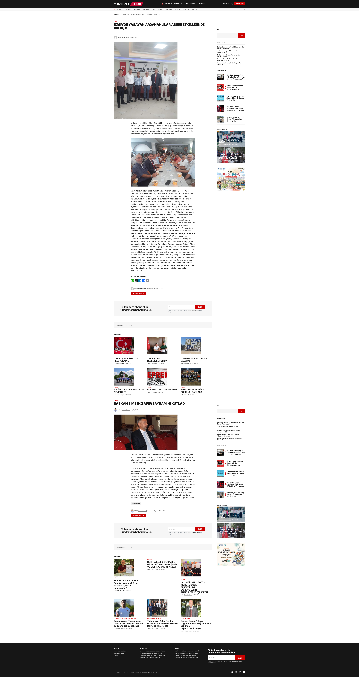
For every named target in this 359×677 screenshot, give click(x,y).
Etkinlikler (186, 9)
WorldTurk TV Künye (120, 651)
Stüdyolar (195, 9)
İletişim (116, 655)
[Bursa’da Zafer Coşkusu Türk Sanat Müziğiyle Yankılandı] (220, 108)
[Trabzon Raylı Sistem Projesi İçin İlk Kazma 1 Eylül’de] (220, 98)
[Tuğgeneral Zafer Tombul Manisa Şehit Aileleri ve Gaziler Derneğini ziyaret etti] (162, 608)
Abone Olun (200, 307)
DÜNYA (196, 578)
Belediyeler (137, 9)
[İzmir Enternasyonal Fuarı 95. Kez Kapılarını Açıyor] (220, 87)
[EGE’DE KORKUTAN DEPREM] (162, 377)
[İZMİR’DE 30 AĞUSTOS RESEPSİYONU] (129, 345)
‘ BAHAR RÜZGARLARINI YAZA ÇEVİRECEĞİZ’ (153, 655)
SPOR (135, 618)
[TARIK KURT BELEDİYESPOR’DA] (162, 345)
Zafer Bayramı (136, 503)
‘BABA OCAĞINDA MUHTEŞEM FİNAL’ (186, 655)
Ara (218, 30)
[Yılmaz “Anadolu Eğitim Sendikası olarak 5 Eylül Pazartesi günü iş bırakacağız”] (129, 568)
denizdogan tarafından (225, 144)
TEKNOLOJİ (143, 649)
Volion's (155, 672)
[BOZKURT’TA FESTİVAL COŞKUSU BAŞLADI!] (196, 377)
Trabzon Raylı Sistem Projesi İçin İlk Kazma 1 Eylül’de (228, 55)
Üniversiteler (168, 9)
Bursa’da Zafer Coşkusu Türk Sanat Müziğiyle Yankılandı (228, 59)
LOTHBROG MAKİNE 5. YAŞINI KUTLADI (151, 653)
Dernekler (146, 9)
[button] (115, 4)
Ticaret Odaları (157, 9)
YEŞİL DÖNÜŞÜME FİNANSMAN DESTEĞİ (187, 651)
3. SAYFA (183, 578)
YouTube (118, 9)
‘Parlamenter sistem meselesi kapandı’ (186, 657)
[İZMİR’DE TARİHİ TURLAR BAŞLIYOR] (196, 345)
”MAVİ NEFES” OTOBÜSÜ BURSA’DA (150, 657)
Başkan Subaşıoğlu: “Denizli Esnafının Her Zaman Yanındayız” (230, 47)
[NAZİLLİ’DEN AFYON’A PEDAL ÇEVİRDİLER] (129, 377)
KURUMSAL (117, 649)
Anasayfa (116, 14)
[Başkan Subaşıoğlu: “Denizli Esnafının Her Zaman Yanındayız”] (220, 77)
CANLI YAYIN (239, 4)
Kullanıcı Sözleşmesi (192, 310)
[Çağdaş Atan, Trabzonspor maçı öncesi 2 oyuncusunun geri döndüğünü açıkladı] (129, 608)
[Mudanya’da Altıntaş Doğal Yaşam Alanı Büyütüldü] (220, 119)
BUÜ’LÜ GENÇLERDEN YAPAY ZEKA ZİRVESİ (152, 651)
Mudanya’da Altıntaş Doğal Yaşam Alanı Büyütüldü (229, 63)
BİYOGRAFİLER (190, 578)
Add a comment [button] (139, 293)
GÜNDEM (183, 579)
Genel (116, 21)
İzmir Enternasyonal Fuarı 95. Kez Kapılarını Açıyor (227, 51)
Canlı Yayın (127, 9)
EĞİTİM (116, 400)
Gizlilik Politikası (119, 653)
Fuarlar (177, 9)
